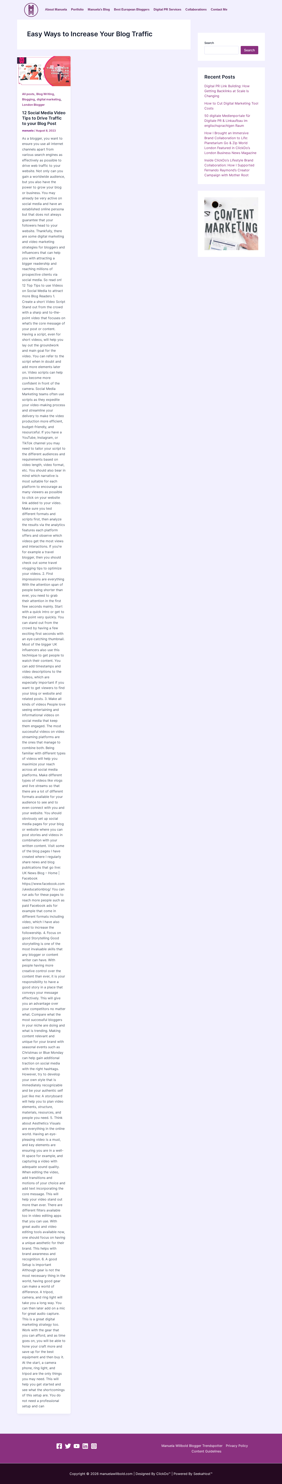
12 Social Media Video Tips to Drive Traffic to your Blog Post (43, 118)
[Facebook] (59, 1446)
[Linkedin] (85, 1446)
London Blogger (33, 104)
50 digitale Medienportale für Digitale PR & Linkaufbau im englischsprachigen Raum (227, 121)
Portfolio (77, 9)
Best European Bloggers (131, 9)
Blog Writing (45, 94)
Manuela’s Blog (99, 9)
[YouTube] (76, 1446)
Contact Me (219, 9)
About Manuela (56, 9)
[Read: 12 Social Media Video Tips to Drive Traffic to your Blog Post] (44, 71)
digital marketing (49, 99)
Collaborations (196, 9)
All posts (28, 94)
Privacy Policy (237, 1446)
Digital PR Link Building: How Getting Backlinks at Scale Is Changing (227, 91)
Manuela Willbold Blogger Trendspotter (192, 1446)
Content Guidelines (206, 1451)
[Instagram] (94, 1446)
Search (209, 43)
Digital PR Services (167, 9)
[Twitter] (68, 1446)
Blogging (28, 99)
